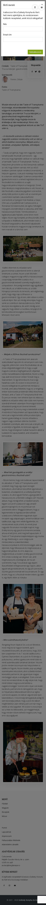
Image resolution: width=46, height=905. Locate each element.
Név (5, 24)
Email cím (7, 34)
